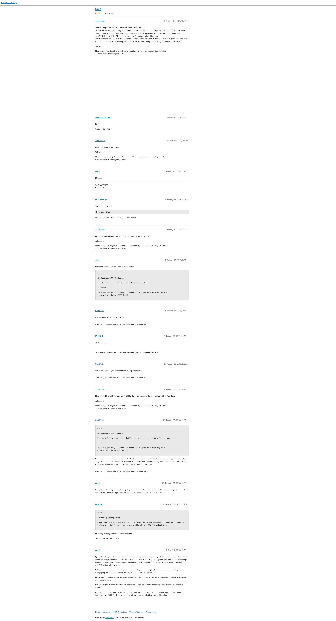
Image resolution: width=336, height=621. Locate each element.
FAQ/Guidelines (120, 612)
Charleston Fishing (9, 3)
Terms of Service (136, 612)
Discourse (109, 618)
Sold (98, 9)
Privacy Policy (152, 612)
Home (97, 612)
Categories (107, 612)
